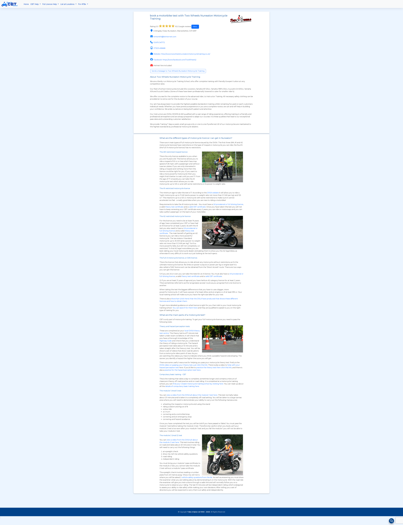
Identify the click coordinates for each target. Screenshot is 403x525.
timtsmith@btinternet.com (165, 37)
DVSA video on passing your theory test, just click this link (183, 365)
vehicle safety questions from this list (197, 477)
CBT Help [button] (34, 4)
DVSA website (213, 193)
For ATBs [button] (82, 4)
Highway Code (166, 341)
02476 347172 (159, 42)
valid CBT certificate (197, 207)
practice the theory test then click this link (214, 368)
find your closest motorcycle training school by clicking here (198, 384)
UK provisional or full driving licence (228, 204)
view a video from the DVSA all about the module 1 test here (192, 395)
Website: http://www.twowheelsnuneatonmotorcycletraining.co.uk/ (182, 54)
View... (195, 27)
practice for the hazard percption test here (183, 370)
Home (26, 4)
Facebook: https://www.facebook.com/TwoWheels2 (175, 60)
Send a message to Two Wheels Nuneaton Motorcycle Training (178, 71)
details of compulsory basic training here (182, 386)
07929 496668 (159, 48)
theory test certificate (174, 207)
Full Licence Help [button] (49, 4)
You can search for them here (185, 308)
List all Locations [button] (67, 4)
